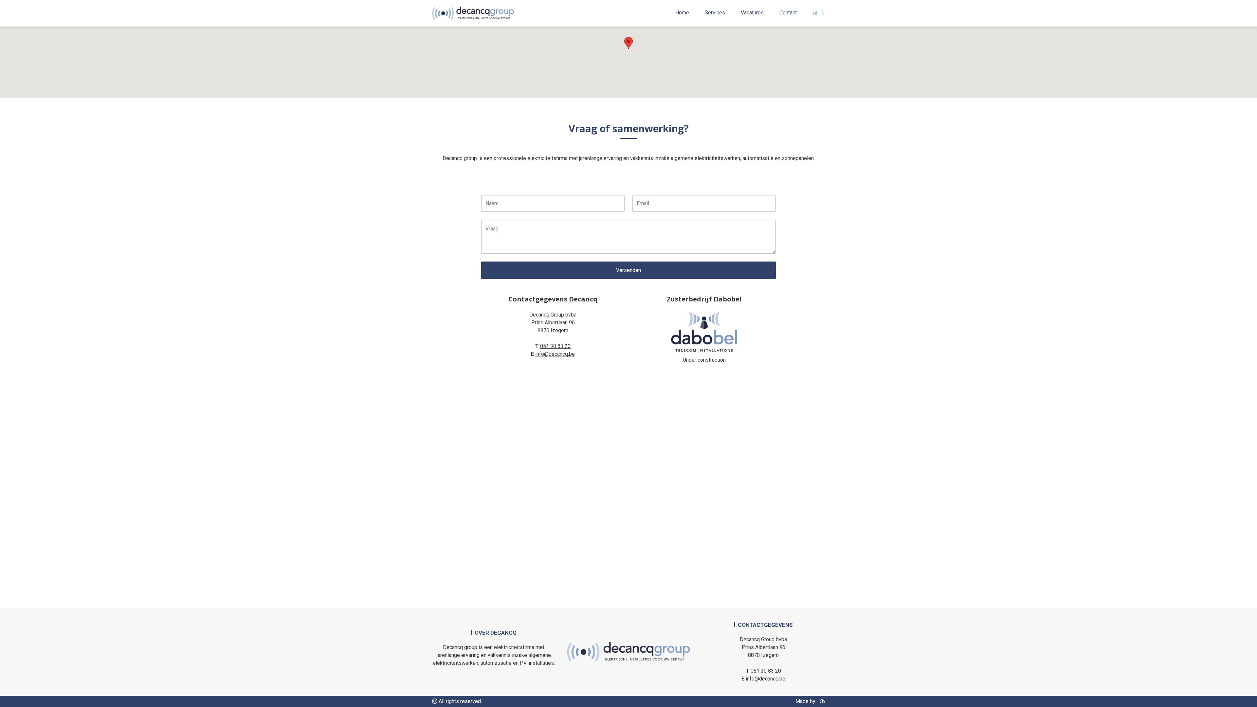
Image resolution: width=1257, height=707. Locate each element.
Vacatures (752, 12)
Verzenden (628, 270)
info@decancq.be (555, 354)
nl (815, 13)
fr (823, 13)
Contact (788, 12)
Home (682, 12)
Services (715, 12)
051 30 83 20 (555, 346)
